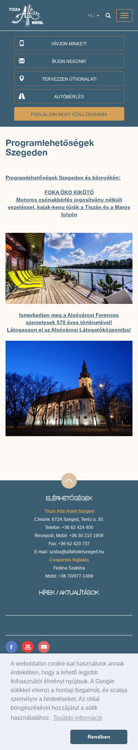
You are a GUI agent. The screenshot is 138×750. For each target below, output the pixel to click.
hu (92, 15)
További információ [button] (77, 718)
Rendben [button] (99, 737)
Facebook (11, 647)
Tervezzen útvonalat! (69, 79)
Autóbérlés (69, 96)
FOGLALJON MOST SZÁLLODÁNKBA (69, 114)
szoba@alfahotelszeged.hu (76, 551)
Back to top (69, 481)
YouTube (27, 647)
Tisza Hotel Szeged (30, 15)
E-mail (44, 647)
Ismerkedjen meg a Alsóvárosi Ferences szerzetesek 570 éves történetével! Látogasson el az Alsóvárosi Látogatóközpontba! (69, 322)
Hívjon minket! (69, 43)
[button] (39, 737)
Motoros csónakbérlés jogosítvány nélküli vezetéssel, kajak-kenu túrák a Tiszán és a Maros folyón (69, 207)
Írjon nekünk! (69, 61)
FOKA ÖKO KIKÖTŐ (69, 192)
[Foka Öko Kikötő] (69, 268)
